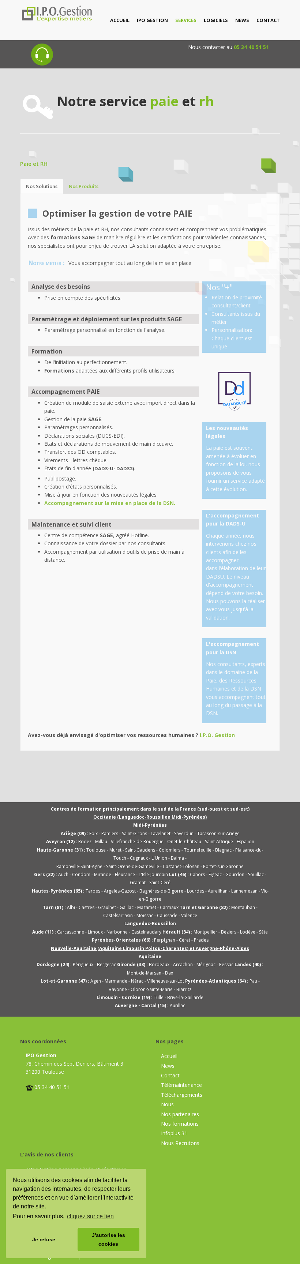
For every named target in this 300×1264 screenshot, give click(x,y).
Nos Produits (83, 186)
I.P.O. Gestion (217, 735)
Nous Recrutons (180, 1143)
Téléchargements (181, 1094)
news (242, 20)
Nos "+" (219, 287)
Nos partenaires (180, 1114)
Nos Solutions (41, 186)
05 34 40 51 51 (251, 47)
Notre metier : (46, 263)
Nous (167, 1104)
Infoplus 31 (174, 1133)
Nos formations (180, 1123)
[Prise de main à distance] (42, 47)
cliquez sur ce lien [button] (90, 1216)
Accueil (169, 1055)
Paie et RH (34, 163)
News (168, 1065)
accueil (120, 20)
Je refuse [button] (43, 1239)
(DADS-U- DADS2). (114, 468)
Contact (170, 1075)
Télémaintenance (181, 1084)
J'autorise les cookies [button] (108, 1239)
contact (268, 20)
